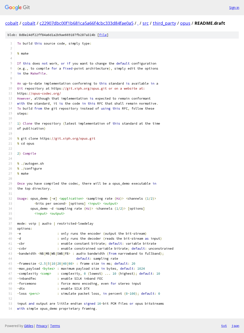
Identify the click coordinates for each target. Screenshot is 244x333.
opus (185, 23)
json (235, 325)
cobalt (11, 23)
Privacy (41, 325)
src (145, 23)
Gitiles (28, 325)
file (103, 35)
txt (224, 325)
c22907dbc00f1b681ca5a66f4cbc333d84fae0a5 (86, 23)
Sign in (234, 7)
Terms (55, 325)
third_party (164, 23)
